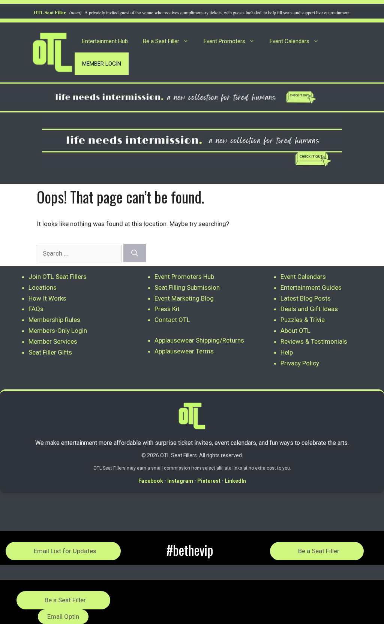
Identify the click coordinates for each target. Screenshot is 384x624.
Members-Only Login (57, 330)
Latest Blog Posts (305, 298)
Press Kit (167, 309)
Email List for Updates (65, 551)
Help (286, 352)
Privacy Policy (299, 363)
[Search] (134, 253)
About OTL (295, 330)
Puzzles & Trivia (302, 319)
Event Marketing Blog (184, 298)
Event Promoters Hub (184, 276)
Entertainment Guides (311, 287)
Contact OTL (172, 319)
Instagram (180, 481)
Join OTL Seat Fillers (57, 276)
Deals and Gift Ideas (309, 309)
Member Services (52, 341)
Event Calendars (289, 41)
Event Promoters (224, 41)
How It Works (47, 298)
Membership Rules (54, 319)
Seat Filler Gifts (50, 352)
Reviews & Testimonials (313, 341)
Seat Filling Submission (187, 287)
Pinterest (208, 481)
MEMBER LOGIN (101, 63)
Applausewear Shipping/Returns (199, 340)
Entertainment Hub (105, 41)
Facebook (150, 481)
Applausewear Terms (184, 351)
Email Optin (63, 616)
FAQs (36, 309)
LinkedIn (235, 481)
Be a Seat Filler (161, 41)
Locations (42, 287)
